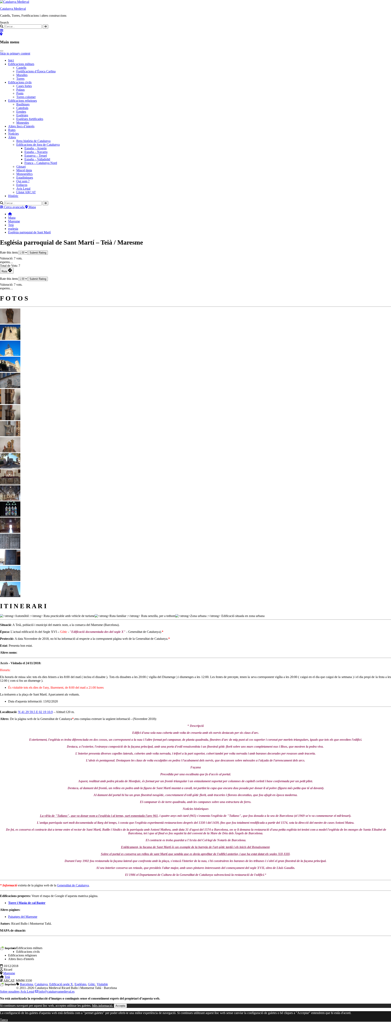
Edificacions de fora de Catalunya (38, 144)
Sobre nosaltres (10, 991)
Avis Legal (23, 188)
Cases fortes (24, 86)
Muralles (21, 75)
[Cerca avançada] (1, 30)
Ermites (21, 111)
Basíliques (23, 104)
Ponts (19, 93)
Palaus (20, 89)
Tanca (4, 1020)
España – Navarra (35, 152)
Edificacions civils (20, 82)
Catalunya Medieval (13, 8)
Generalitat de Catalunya (73, 885)
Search (4, 22)
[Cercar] (45, 26)
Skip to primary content (15, 53)
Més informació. (102, 1005)
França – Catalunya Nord (40, 163)
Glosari (21, 166)
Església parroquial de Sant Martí (29, 232)
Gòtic (91, 984)
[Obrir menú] (1, 50)
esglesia (13, 228)
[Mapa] (1, 34)
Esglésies (22, 115)
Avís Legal (27, 991)
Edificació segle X (61, 984)
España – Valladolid (37, 159)
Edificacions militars (21, 64)
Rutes (11, 130)
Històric (13, 196)
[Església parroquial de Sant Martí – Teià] (10, 322)
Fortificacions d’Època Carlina (36, 71)
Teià (11, 225)
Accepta (120, 1005)
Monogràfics (24, 174)
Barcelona (26, 984)
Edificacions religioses (22, 100)
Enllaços (21, 185)
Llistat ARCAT (26, 192)
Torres (20, 78)
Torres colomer (26, 97)
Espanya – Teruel (35, 155)
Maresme (14, 221)
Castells (21, 67)
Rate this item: (9, 252)
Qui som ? (23, 181)
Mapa (11, 217)
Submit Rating (38, 252)
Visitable (102, 984)
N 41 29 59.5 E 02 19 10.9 (35, 712)
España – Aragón (35, 148)
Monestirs (22, 122)
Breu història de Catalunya (33, 141)
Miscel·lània (24, 170)
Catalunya (41, 984)
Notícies (13, 133)
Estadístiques (24, 177)
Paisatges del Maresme (22, 916)
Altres (12, 137)
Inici (11, 60)
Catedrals (22, 108)
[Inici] (10, 214)
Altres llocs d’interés (21, 126)
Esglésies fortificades (29, 119)
